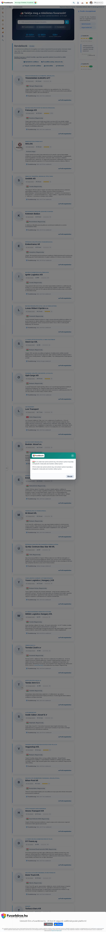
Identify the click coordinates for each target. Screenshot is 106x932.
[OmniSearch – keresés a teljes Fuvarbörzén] (74, 2)
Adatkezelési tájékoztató (56, 930)
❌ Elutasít (48, 924)
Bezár (69, 476)
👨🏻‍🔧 (78, 3)
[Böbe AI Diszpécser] (91, 2)
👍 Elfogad (58, 924)
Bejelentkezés (99, 2)
